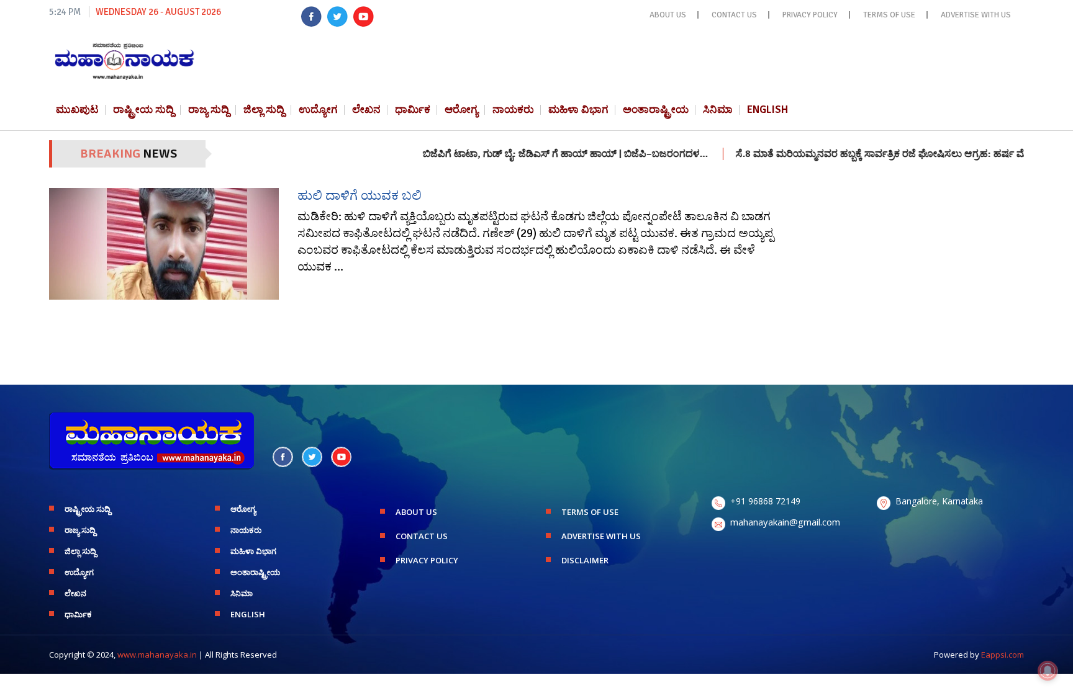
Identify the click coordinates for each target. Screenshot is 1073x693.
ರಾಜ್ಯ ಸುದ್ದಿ (208, 109)
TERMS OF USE (889, 15)
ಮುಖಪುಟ (77, 109)
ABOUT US (668, 15)
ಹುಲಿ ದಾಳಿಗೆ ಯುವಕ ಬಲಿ (359, 195)
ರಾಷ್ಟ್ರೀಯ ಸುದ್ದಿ (143, 109)
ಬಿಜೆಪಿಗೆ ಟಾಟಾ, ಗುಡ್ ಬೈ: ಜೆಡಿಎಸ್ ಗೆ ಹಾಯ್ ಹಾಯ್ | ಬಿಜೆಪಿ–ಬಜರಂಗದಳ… (542, 154)
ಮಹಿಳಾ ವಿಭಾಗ (578, 109)
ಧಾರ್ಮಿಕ (412, 109)
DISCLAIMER (585, 560)
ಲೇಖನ (366, 109)
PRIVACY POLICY (810, 15)
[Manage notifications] (1047, 671)
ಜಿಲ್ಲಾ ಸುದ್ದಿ (263, 109)
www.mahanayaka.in (157, 654)
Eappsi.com (1002, 654)
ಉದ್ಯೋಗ (318, 109)
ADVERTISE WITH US (976, 15)
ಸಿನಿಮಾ (718, 109)
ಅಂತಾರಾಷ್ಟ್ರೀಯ (656, 109)
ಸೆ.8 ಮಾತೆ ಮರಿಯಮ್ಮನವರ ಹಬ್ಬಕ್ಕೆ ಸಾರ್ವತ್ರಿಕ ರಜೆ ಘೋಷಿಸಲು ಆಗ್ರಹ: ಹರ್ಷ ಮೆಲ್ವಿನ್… (871, 154)
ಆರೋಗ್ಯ (461, 109)
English (767, 109)
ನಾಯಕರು (513, 109)
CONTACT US (734, 15)
